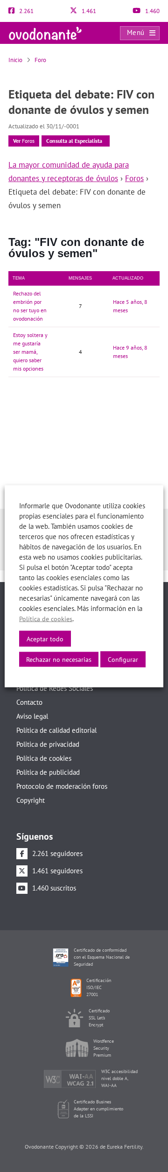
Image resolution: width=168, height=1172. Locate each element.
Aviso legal (32, 716)
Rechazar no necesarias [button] (58, 659)
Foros (24, 140)
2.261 (26, 11)
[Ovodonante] (45, 32)
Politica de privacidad (47, 744)
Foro (40, 60)
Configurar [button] (123, 659)
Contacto (29, 702)
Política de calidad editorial (56, 730)
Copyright (30, 800)
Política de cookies (43, 758)
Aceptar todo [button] (45, 638)
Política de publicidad (48, 772)
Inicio (15, 60)
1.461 (88, 11)
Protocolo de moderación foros (61, 786)
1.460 (152, 11)
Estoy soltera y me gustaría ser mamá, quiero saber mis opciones (30, 351)
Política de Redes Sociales (54, 688)
